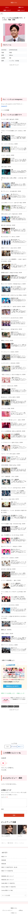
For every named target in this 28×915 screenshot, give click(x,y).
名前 (2, 809)
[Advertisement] (14, 82)
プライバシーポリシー (7, 910)
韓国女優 (3, 863)
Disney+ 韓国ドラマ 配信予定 (8, 886)
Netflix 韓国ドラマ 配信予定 (8, 883)
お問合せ (21, 910)
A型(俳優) (4, 706)
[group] (9, 832)
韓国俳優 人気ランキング (7, 876)
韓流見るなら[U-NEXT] (12, 686)
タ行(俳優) (11, 706)
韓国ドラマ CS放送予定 (7, 870)
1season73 (4, 106)
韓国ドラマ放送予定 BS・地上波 (9, 867)
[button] (24, 832)
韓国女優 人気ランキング (7, 879)
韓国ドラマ (4, 856)
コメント (4, 797)
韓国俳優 (17, 706)
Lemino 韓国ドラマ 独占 (7, 890)
